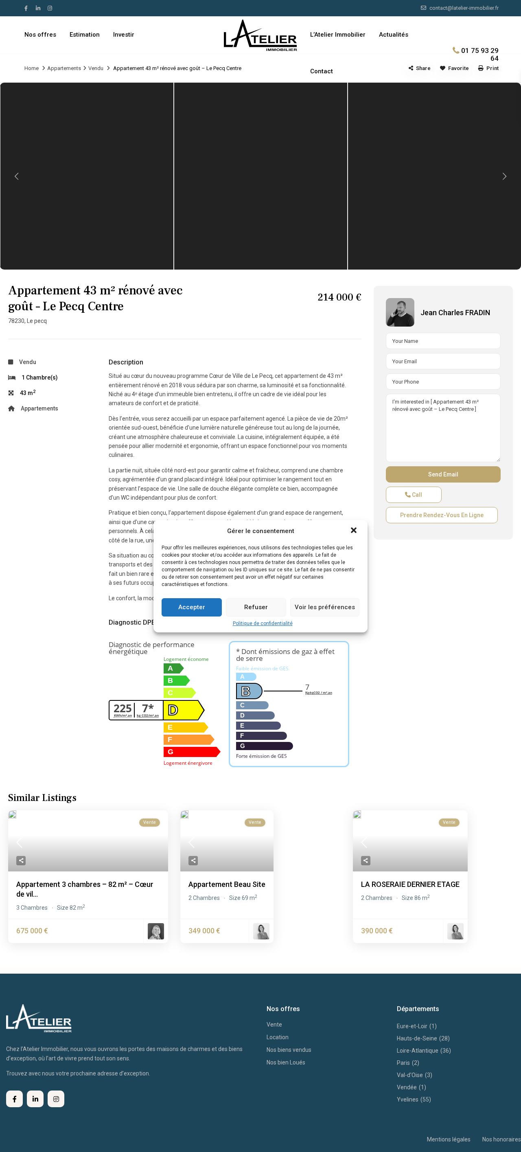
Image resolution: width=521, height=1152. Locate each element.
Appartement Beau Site (226, 884)
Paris (403, 1063)
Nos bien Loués (286, 1062)
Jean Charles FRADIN (455, 312)
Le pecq (37, 321)
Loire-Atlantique (417, 1050)
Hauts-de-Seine (417, 1038)
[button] (354, 531)
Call (416, 495)
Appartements (64, 68)
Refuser (256, 607)
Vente (274, 1024)
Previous (16, 176)
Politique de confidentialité (263, 623)
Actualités (393, 34)
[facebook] (28, 8)
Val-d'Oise (410, 1075)
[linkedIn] (39, 8)
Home (31, 68)
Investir (123, 34)
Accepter (191, 607)
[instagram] (51, 8)
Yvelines (407, 1099)
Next (505, 176)
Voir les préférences (325, 607)
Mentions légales (449, 1139)
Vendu (95, 68)
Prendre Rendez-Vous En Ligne (442, 515)
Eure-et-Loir (412, 1026)
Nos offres (40, 34)
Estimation (85, 34)
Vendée (407, 1087)
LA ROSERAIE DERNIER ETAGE (410, 884)
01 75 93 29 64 (480, 54)
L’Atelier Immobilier (338, 34)
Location (278, 1037)
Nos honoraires (501, 1139)
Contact (321, 71)
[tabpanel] (87, 176)
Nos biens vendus (289, 1050)
